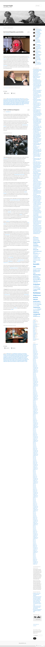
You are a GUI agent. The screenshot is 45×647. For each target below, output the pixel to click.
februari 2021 (35, 420)
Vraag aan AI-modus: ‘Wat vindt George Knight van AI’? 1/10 (37, 159)
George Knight (8, 6)
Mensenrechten (27, 101)
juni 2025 (34, 360)
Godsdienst (35, 258)
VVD (36, 316)
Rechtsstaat (5, 103)
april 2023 (34, 390)
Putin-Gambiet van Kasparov (11, 109)
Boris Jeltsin (8, 354)
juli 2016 (34, 484)
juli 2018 (34, 456)
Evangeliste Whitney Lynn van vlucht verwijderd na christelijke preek (37, 130)
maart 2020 (35, 433)
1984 (13, 353)
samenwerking (10, 257)
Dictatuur (27, 99)
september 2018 (35, 454)
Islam (34, 261)
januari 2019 (35, 449)
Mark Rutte (38, 271)
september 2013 (35, 523)
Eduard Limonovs (7, 294)
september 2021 (35, 412)
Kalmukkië (18, 261)
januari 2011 (35, 560)
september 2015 (35, 495)
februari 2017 (35, 476)
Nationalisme (35, 279)
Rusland (8, 103)
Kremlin (34, 270)
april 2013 (34, 529)
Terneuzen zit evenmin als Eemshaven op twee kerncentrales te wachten (37, 208)
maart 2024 (35, 377)
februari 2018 (35, 462)
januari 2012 (35, 546)
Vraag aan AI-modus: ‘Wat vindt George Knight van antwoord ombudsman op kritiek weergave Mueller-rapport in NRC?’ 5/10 (37, 135)
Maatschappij (15, 98)
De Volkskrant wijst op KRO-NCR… (38, 59)
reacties (25, 361)
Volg (34, 638)
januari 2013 (35, 532)
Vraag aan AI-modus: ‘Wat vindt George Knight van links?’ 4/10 (37, 144)
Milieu (34, 328)
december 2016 (35, 478)
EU (34, 253)
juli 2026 (34, 345)
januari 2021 (35, 421)
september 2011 (35, 551)
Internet (34, 260)
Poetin (20, 102)
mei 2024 (34, 375)
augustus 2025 (35, 358)
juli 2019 (34, 442)
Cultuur (7, 98)
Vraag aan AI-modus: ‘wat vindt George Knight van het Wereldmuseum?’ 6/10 (37, 127)
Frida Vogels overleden (36, 201)
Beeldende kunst (36, 239)
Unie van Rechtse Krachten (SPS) (15, 199)
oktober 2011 (35, 550)
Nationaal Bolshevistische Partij (8, 358)
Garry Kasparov (23, 100)
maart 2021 (35, 419)
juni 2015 (34, 499)
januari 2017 (35, 477)
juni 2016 (34, 485)
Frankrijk (19, 100)
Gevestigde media (36, 257)
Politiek (21, 98)
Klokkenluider (39, 268)
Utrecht (36, 309)
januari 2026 (35, 352)
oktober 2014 (35, 508)
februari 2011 (35, 559)
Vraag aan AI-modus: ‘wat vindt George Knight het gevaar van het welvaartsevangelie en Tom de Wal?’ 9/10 (37, 86)
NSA (40, 279)
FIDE (24, 355)
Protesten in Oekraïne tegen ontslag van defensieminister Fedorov (37, 171)
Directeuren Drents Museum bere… (38, 55)
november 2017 (35, 465)
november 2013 (35, 521)
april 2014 (34, 515)
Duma (9, 100)
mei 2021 (34, 417)
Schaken (11, 103)
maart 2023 (35, 391)
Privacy (39, 287)
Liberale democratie (18, 101)
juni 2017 (34, 471)
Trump (38, 305)
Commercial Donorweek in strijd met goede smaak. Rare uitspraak (37, 607)
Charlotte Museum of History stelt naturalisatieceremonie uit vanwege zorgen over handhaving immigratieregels (37, 213)
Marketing (35, 271)
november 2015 (35, 493)
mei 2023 (34, 389)
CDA (34, 243)
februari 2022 (35, 406)
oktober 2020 (35, 425)
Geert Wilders (35, 256)
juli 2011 (34, 553)
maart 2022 (35, 405)
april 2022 (34, 404)
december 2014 (35, 506)
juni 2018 (34, 457)
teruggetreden (10, 261)
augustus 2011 (35, 552)
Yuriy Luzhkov (22, 361)
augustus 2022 (35, 399)
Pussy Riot (25, 102)
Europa (36, 253)
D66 (36, 248)
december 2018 (35, 450)
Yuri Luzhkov (18, 361)
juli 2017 (34, 470)
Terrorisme (39, 304)
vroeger (12, 309)
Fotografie (34, 254)
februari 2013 (35, 531)
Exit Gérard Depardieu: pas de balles (13, 32)
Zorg (34, 340)
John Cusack (5, 65)
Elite (22, 355)
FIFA (25, 355)
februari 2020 (35, 434)
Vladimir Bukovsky (8, 104)
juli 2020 (34, 428)
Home (5, 24)
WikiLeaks (17, 104)
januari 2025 (35, 366)
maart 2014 (35, 516)
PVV (36, 290)
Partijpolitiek (17, 102)
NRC (38, 279)
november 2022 (35, 396)
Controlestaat (35, 246)
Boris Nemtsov (10, 99)
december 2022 (35, 395)
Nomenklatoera (8, 102)
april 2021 (34, 418)
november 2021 (35, 410)
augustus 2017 (35, 469)
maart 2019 (35, 447)
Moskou (4, 102)
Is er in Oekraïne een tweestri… (38, 48)
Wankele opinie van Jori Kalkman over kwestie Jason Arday (36, 77)
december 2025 (35, 353)
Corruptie (21, 99)
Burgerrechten (36, 242)
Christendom (35, 245)
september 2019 (35, 440)
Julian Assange (12, 101)
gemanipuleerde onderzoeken (19, 174)
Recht (23, 98)
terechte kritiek (26, 294)
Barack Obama (35, 237)
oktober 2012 (35, 536)
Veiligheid (39, 309)
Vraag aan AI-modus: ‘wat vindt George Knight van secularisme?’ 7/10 (37, 105)
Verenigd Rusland (19, 360)
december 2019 (35, 436)
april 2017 (34, 473)
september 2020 (35, 426)
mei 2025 (34, 361)
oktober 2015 (35, 494)
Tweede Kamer (36, 307)
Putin (28, 102)
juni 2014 (34, 513)
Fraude (28, 355)
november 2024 (35, 368)
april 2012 (34, 543)
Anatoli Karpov (7, 234)
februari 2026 (35, 351)
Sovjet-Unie (14, 103)
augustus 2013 (35, 524)
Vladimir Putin (13, 104)
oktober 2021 (35, 411)
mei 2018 (34, 458)
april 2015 (34, 501)
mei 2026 (34, 347)
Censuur (36, 243)
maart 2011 (34, 558)
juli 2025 (34, 359)
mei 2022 (34, 403)
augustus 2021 (35, 413)
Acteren (26, 98)
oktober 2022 (35, 397)
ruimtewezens (5, 262)
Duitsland (39, 251)
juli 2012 (34, 539)
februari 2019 (35, 448)
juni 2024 (34, 374)
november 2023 (35, 382)
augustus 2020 (35, 427)
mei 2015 (34, 500)
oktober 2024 (35, 369)
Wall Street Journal (10, 361)
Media (18, 98)
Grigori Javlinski (15, 356)
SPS (23, 359)
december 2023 (35, 381)
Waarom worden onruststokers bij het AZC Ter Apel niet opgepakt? (37, 188)
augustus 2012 (35, 538)
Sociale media (17, 359)
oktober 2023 (35, 383)
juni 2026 (34, 346)
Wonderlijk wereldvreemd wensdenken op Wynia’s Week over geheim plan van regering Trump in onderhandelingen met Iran (37, 231)
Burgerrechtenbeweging (16, 99)
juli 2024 (34, 373)
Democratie (8, 355)
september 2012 (35, 537)
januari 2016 (35, 491)
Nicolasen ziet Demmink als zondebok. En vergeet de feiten (37, 610)
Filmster (16, 100)
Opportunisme (13, 102)
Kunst (39, 270)
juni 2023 (34, 388)
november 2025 (35, 354)
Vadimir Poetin (23, 103)
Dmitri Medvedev (5, 100)
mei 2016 (34, 486)
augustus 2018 (35, 455)
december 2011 (35, 547)
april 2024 (34, 376)
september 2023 (35, 384)
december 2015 (35, 492)
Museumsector (36, 276)
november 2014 (35, 507)
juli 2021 (34, 414)
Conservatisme (25, 354)
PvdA (34, 290)
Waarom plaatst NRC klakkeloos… (37, 37)
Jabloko (18, 356)
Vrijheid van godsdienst (36, 310)
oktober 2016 (35, 480)
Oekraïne (35, 281)
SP (40, 301)
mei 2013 (34, 528)
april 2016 (34, 487)
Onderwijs (34, 333)
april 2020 (34, 432)
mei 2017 (34, 472)
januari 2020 (35, 435)
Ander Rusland (5, 99)
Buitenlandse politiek (36, 240)
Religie (35, 295)
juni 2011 (34, 554)
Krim (37, 270)
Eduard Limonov (13, 100)
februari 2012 (35, 545)
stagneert (9, 211)
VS (33, 316)
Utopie (20, 103)
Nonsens (34, 332)
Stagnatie (17, 103)
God (39, 257)
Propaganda (35, 289)
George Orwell (10, 356)
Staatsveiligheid (35, 304)
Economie (10, 98)
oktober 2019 (35, 439)
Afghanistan (16, 353)
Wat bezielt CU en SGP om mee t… (38, 64)
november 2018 (35, 451)
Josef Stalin (25, 356)
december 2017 (35, 464)
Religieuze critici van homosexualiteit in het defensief (37, 594)
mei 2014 (34, 514)
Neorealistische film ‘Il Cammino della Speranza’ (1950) (36, 179)
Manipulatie (22, 101)
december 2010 (35, 561)
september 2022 (35, 398)
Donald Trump (35, 251)
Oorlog (39, 281)
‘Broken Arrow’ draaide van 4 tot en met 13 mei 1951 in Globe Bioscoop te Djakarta (37, 182)
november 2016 (35, 479)
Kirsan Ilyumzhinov (9, 357)
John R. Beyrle (22, 356)
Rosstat (21, 214)
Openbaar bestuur (35, 282)
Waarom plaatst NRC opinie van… (38, 42)
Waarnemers (5, 158)
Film (12, 98)
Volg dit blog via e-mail (36, 629)
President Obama (35, 287)
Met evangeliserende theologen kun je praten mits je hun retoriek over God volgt (37, 226)
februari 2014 (35, 517)
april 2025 (34, 362)
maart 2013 (35, 530)
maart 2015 (34, 502)
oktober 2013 (35, 522)
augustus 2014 (35, 510)
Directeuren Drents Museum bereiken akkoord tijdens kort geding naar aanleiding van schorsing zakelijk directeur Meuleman (37, 197)
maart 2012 (35, 544)
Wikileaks (7, 221)
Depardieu (24, 99)
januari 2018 (35, 463)
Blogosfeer (5, 354)
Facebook (39, 253)
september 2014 (35, 509)
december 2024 (35, 367)
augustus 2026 (35, 344)
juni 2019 (34, 443)
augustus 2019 (35, 441)
